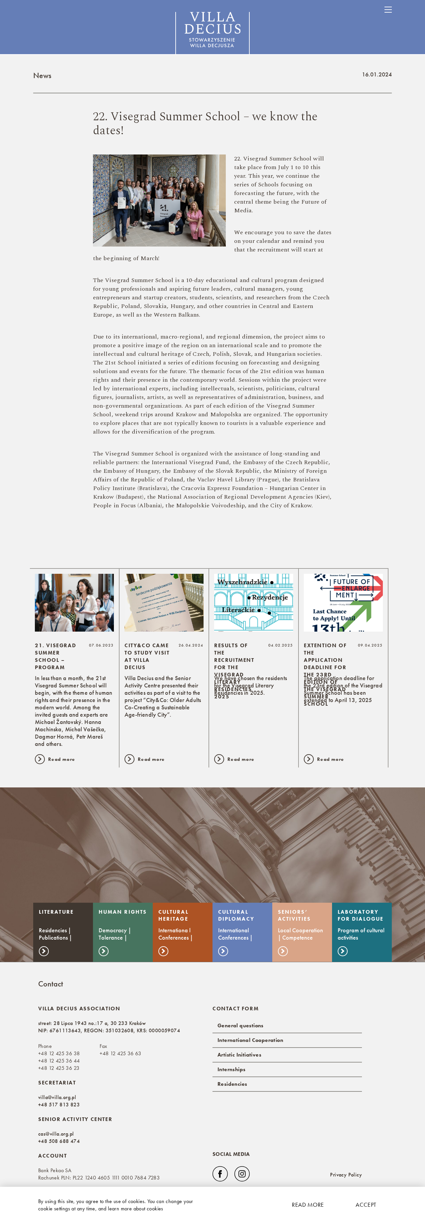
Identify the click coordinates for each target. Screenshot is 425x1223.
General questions (240, 1025)
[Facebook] (220, 1173)
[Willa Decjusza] (212, 34)
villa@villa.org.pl (57, 1097)
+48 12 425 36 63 (120, 1053)
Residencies (232, 1083)
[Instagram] (242, 1173)
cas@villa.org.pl (56, 1133)
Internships (231, 1069)
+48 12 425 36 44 (59, 1060)
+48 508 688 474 (59, 1141)
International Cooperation (250, 1040)
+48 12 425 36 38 (59, 1053)
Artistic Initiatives (239, 1054)
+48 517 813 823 (59, 1104)
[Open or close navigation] (388, 10)
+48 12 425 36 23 (58, 1068)
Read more (308, 1204)
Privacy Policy (346, 1174)
